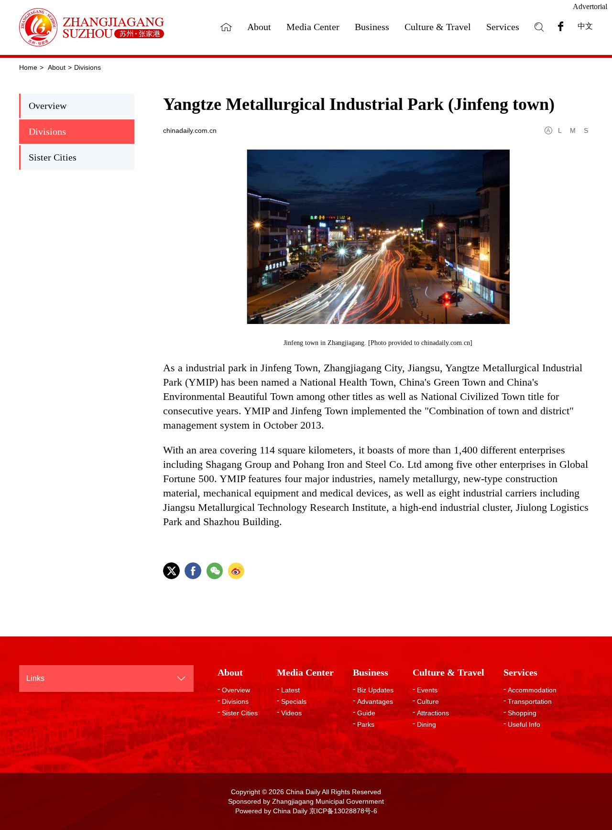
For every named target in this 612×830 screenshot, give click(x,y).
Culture (428, 701)
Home (28, 67)
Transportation (530, 701)
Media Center (312, 27)
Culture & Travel (437, 27)
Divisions (87, 67)
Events (427, 690)
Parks (365, 724)
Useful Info (524, 724)
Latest (290, 690)
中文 (585, 26)
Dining (426, 724)
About (259, 27)
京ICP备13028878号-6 (343, 811)
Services (502, 27)
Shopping (522, 713)
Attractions (433, 713)
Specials (293, 701)
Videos (291, 713)
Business (372, 27)
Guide (366, 713)
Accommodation (532, 690)
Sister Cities (52, 157)
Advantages (375, 701)
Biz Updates (375, 690)
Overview (47, 105)
